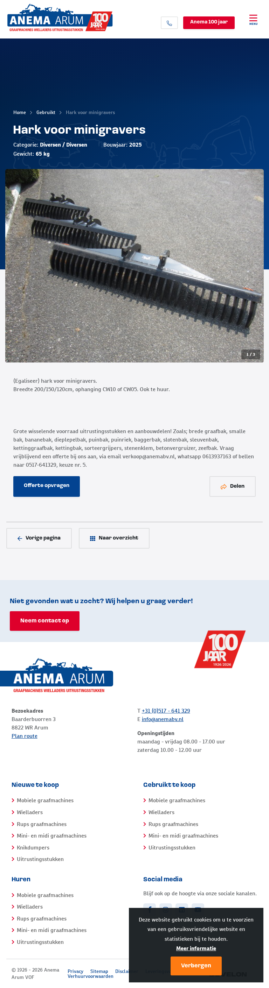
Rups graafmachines (42, 824)
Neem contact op (44, 621)
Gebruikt (45, 112)
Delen (237, 486)
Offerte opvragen (46, 485)
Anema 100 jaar (209, 22)
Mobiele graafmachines (45, 800)
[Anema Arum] (73, 17)
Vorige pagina (43, 538)
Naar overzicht (118, 538)
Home (19, 112)
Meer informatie (196, 948)
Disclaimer (126, 971)
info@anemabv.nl (163, 719)
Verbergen (196, 966)
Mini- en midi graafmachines (52, 835)
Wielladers (30, 812)
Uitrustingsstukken (40, 859)
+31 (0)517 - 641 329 (166, 710)
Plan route (24, 736)
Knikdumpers (33, 847)
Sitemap (99, 971)
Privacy (75, 971)
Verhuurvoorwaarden (90, 976)
